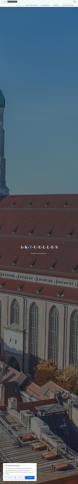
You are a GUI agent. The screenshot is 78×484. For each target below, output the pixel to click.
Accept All (29, 477)
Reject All (20, 477)
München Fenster (10, 2)
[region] (20, 472)
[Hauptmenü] (74, 2)
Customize (10, 477)
